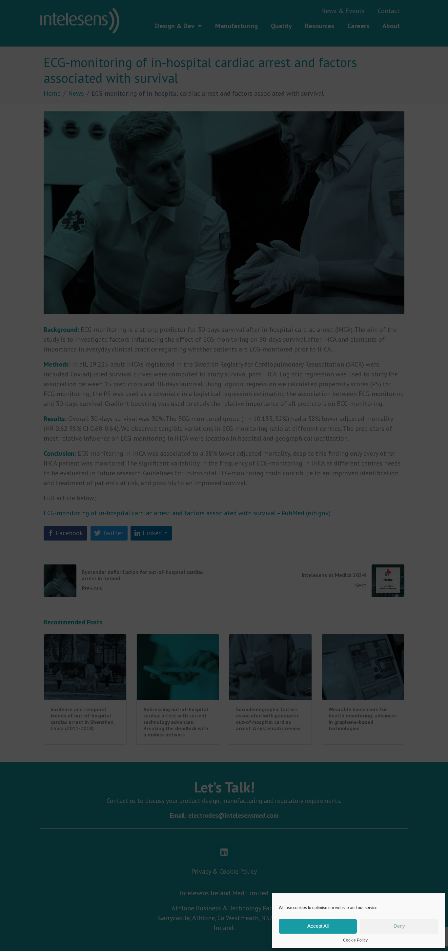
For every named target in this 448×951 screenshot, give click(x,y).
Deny (399, 926)
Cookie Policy (355, 940)
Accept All (318, 926)
